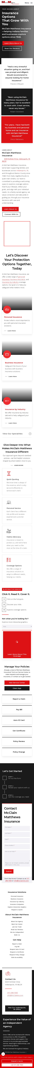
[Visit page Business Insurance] (17, 345)
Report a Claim (17, 944)
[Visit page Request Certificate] (17, 731)
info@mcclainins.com (21, 881)
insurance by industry (10, 282)
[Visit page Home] (10, 3)
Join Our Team (17, 927)
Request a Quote (17, 910)
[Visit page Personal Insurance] (17, 301)
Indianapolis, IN (22, 170)
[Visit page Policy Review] (17, 741)
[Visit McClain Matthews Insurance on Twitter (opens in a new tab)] (6, 1000)
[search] (22, 3)
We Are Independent (17, 932)
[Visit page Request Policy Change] (17, 752)
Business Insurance (14, 363)
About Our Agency (17, 921)
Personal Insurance (13, 317)
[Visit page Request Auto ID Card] (17, 720)
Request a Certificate (17, 952)
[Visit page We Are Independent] (17, 482)
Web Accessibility (17, 957)
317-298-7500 (12, 993)
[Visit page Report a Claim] (17, 699)
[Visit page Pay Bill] (17, 710)
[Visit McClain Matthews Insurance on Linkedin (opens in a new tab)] (14, 1000)
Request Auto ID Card (17, 949)
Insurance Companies (17, 904)
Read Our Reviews (17, 929)
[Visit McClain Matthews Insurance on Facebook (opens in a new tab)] (10, 1000)
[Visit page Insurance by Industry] (17, 392)
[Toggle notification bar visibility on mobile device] (3, 1054)
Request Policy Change (17, 955)
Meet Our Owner (17, 924)
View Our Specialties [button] (12, 434)
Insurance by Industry (15, 409)
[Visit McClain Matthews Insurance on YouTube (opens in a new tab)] (17, 1000)
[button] (28, 3)
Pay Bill (17, 946)
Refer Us (17, 935)
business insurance (17, 279)
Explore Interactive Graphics (17, 907)
